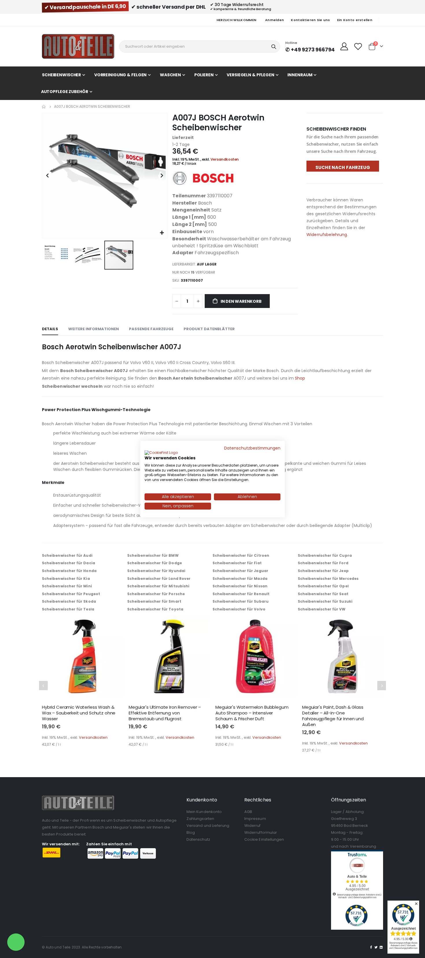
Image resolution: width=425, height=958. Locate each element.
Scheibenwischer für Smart (154, 601)
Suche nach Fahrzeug (342, 167)
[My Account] (344, 46)
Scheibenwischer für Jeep (323, 570)
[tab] (50, 329)
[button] (162, 233)
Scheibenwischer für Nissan (239, 586)
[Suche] (273, 47)
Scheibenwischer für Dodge (154, 562)
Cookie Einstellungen (264, 839)
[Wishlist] (358, 46)
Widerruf (252, 825)
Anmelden (274, 20)
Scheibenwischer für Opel (323, 586)
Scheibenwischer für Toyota (155, 609)
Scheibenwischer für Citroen (240, 555)
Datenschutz (198, 839)
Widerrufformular (260, 832)
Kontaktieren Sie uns (310, 20)
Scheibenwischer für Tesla (68, 609)
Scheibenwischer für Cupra (325, 555)
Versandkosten (224, 159)
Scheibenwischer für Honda (69, 570)
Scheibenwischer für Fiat (237, 562)
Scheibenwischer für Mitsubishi (158, 586)
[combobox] (199, 46)
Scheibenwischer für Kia (66, 578)
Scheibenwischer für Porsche (156, 593)
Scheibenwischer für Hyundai (156, 570)
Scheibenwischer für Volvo (238, 609)
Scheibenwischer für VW (322, 609)
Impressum (255, 818)
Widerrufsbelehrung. (327, 234)
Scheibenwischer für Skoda (69, 601)
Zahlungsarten (200, 818)
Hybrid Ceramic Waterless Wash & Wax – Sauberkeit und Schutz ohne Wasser (78, 713)
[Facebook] (371, 947)
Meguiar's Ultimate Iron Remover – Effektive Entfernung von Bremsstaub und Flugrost (165, 713)
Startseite (44, 106)
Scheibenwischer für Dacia (68, 562)
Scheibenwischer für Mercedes (328, 578)
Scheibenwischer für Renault (240, 593)
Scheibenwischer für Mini (67, 586)
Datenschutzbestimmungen (252, 448)
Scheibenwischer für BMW (153, 555)
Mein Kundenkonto (204, 811)
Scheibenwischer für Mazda (239, 578)
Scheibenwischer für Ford (323, 562)
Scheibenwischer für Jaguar (240, 570)
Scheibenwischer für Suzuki (325, 601)
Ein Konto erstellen (354, 20)
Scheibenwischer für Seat (323, 593)
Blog (190, 832)
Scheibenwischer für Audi (67, 555)
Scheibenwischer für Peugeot (71, 593)
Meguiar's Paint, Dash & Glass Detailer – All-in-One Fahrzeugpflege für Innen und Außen (333, 716)
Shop (300, 378)
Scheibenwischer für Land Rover (159, 578)
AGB (248, 811)
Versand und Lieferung (207, 825)
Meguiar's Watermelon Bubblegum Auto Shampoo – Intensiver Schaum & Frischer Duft (252, 713)
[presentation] (43, 685)
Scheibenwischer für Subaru (240, 601)
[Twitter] (376, 947)
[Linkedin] (381, 947)
